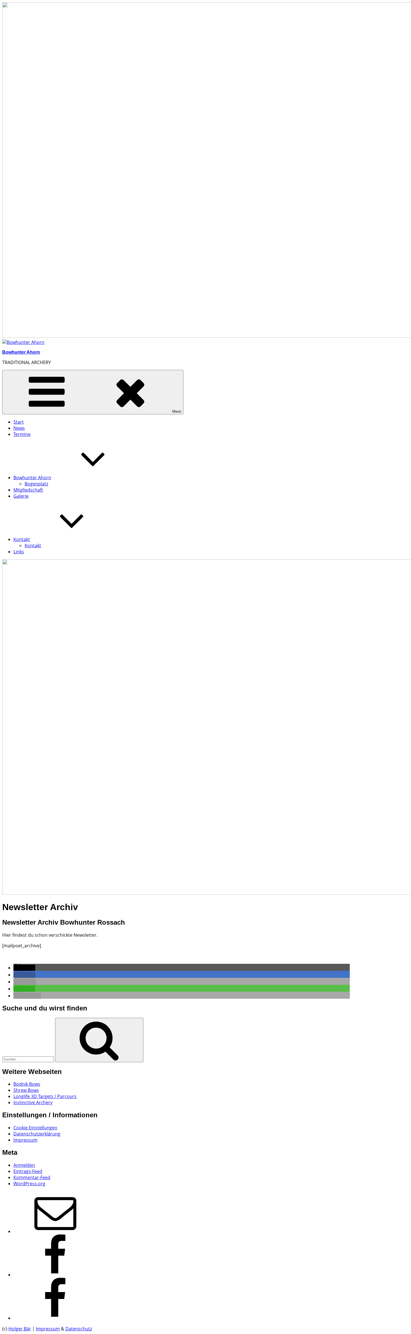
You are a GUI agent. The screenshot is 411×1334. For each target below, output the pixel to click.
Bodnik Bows (26, 1084)
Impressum (25, 1140)
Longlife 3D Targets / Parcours (45, 1096)
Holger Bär (19, 1329)
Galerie (21, 496)
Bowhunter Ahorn (21, 352)
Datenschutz (78, 1329)
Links (18, 552)
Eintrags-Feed (27, 1171)
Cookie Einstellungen (35, 1128)
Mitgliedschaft (28, 490)
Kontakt (21, 539)
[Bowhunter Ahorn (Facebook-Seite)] (55, 1275)
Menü (176, 411)
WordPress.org (29, 1183)
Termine (21, 434)
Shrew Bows (26, 1090)
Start (18, 422)
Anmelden (24, 1165)
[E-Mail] (55, 1231)
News (19, 428)
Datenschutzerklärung (36, 1134)
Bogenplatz (36, 484)
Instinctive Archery (33, 1102)
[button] (24, 968)
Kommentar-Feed (31, 1177)
